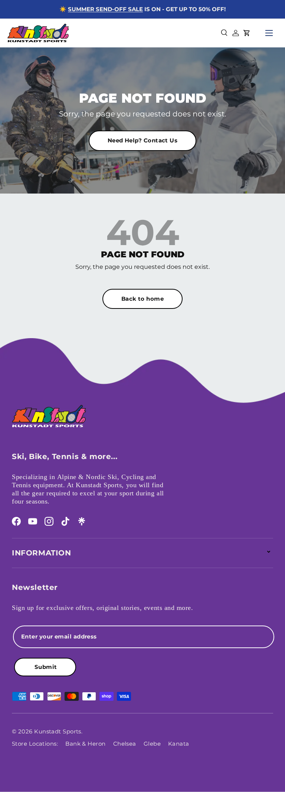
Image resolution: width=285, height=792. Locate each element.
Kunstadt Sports (57, 731)
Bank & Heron (85, 743)
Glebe (152, 743)
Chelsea (124, 743)
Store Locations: (35, 743)
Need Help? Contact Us (142, 140)
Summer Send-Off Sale (105, 9)
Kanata (178, 743)
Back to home (142, 298)
